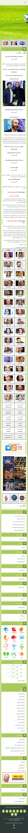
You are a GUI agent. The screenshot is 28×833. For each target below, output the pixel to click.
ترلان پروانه (8, 372)
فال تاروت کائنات (21, 699)
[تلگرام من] (21, 811)
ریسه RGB (22, 616)
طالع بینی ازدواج (21, 579)
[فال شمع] (8, 474)
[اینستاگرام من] (14, 811)
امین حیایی (20, 363)
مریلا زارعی (8, 431)
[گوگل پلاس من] (3, 811)
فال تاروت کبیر (21, 696)
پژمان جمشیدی (8, 306)
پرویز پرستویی (20, 277)
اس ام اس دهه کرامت (20, 519)
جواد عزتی (20, 437)
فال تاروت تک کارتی (20, 702)
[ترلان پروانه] (14, 43)
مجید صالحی (20, 325)
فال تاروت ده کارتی (20, 719)
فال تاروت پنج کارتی (20, 711)
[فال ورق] (8, 485)
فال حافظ (22, 762)
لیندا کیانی (20, 413)
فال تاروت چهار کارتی (20, 708)
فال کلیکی (22, 599)
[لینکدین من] (12, 814)
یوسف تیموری (8, 413)
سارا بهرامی (8, 344)
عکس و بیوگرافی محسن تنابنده (14, 27)
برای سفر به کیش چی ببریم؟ (19, 745)
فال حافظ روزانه (21, 765)
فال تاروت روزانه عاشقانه (19, 725)
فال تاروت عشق (21, 722)
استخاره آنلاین (21, 539)
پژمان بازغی (8, 268)
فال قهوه (22, 556)
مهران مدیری (20, 287)
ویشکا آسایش (20, 334)
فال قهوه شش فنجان (20, 562)
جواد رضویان (8, 325)
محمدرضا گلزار (20, 382)
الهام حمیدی (20, 419)
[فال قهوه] (20, 474)
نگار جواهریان (8, 258)
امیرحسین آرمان (8, 407)
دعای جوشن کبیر (21, 587)
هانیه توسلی (20, 315)
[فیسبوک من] (17, 811)
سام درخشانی (20, 344)
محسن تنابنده (20, 407)
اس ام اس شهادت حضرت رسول (18, 522)
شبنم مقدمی (20, 296)
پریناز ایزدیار (8, 419)
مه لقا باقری (20, 372)
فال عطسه (22, 790)
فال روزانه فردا (21, 798)
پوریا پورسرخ (20, 306)
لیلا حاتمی (20, 425)
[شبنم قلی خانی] (6, 43)
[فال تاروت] (20, 462)
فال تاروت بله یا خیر (20, 728)
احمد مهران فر (8, 363)
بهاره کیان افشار (8, 277)
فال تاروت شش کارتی (20, 714)
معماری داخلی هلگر (21, 742)
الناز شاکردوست (8, 391)
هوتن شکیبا (8, 382)
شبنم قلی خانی (8, 401)
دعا (23, 590)
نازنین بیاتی (20, 401)
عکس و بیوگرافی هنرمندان (19, 801)
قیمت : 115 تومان (14, 686)
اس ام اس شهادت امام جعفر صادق (18, 527)
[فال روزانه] (8, 462)
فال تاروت (22, 731)
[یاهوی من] (24, 811)
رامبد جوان (8, 425)
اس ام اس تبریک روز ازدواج (19, 530)
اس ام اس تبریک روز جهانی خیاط (18, 524)
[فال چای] (20, 485)
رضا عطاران (20, 353)
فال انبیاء (22, 547)
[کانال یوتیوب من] (15, 814)
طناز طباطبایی (8, 334)
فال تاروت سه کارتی (20, 705)
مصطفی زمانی (8, 287)
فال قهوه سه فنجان (20, 559)
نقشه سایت (8, 823)
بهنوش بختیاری (20, 258)
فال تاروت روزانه (21, 694)
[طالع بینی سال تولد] (14, 672)
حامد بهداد (8, 296)
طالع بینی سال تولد (21, 681)
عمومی (18, 506)
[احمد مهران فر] (22, 43)
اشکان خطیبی (20, 391)
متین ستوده (20, 431)
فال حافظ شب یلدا (21, 768)
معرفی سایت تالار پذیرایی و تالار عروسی (17, 751)
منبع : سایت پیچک (22, 244)
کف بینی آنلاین (21, 570)
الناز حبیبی (8, 315)
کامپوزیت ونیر (21, 739)
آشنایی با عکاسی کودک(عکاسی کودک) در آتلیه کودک (14, 748)
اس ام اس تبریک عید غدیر (19, 516)
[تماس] (10, 811)
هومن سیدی (20, 268)
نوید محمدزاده (8, 353)
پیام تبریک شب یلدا (20, 771)
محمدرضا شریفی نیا (8, 437)
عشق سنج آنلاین (21, 607)
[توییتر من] (7, 811)
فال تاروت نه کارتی (21, 716)
